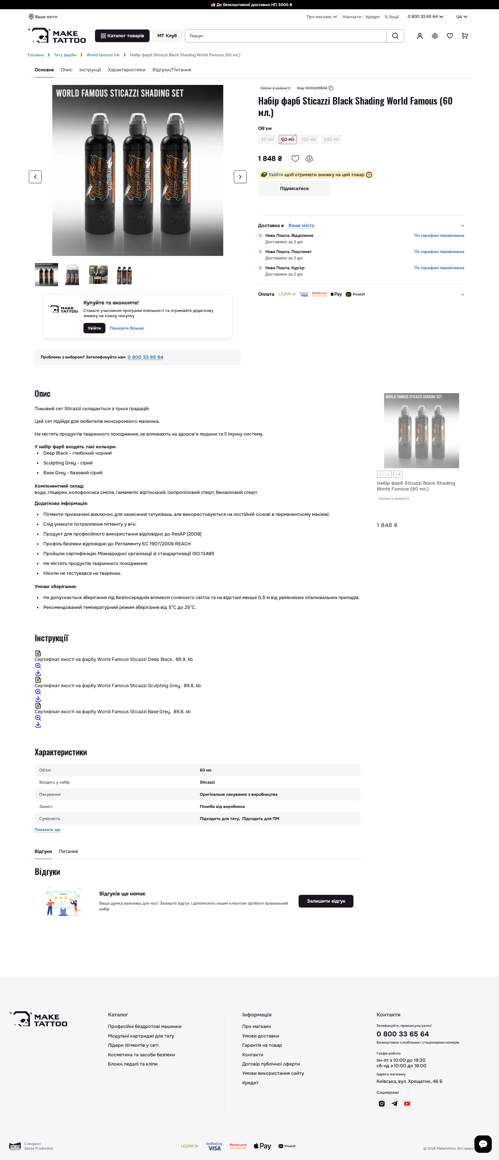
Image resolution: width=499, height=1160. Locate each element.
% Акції (392, 16)
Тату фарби (65, 54)
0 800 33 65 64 (423, 16)
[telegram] (394, 1103)
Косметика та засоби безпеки (141, 1054)
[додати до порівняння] (309, 158)
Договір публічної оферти (271, 1064)
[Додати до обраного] (295, 158)
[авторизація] (420, 35)
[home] (49, 55)
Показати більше (127, 328)
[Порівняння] (435, 35)
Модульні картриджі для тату (141, 1036)
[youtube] (407, 1103)
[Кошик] (465, 35)
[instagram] (381, 1103)
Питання (68, 851)
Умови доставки (260, 1036)
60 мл (384, 474)
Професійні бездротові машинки (145, 1026)
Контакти (352, 16)
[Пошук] (395, 35)
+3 (398, 474)
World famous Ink (103, 54)
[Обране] (450, 35)
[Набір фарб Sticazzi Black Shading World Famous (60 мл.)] (421, 432)
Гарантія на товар (262, 1045)
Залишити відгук (326, 901)
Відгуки (43, 851)
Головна (36, 54)
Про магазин (256, 1026)
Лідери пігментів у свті (133, 1045)
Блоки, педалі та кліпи (133, 1064)
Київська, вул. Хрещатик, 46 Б (410, 1081)
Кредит (373, 16)
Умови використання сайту (273, 1073)
